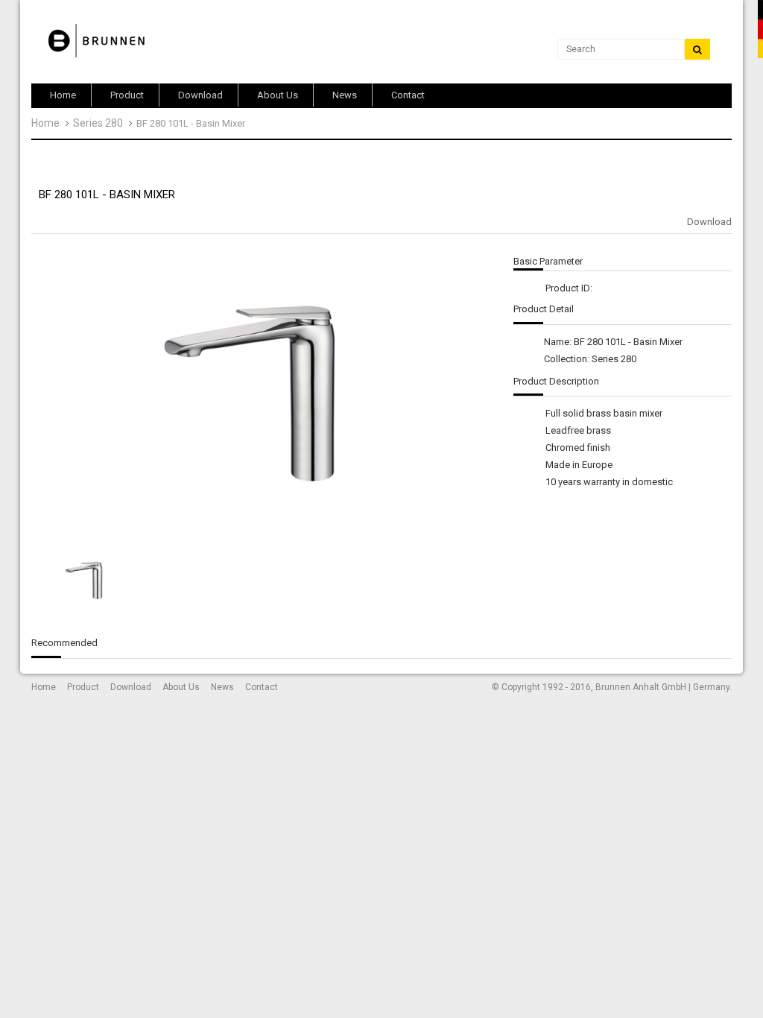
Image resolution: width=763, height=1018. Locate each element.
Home (45, 123)
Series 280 (98, 123)
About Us (181, 687)
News (222, 687)
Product (83, 687)
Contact (261, 687)
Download (709, 221)
